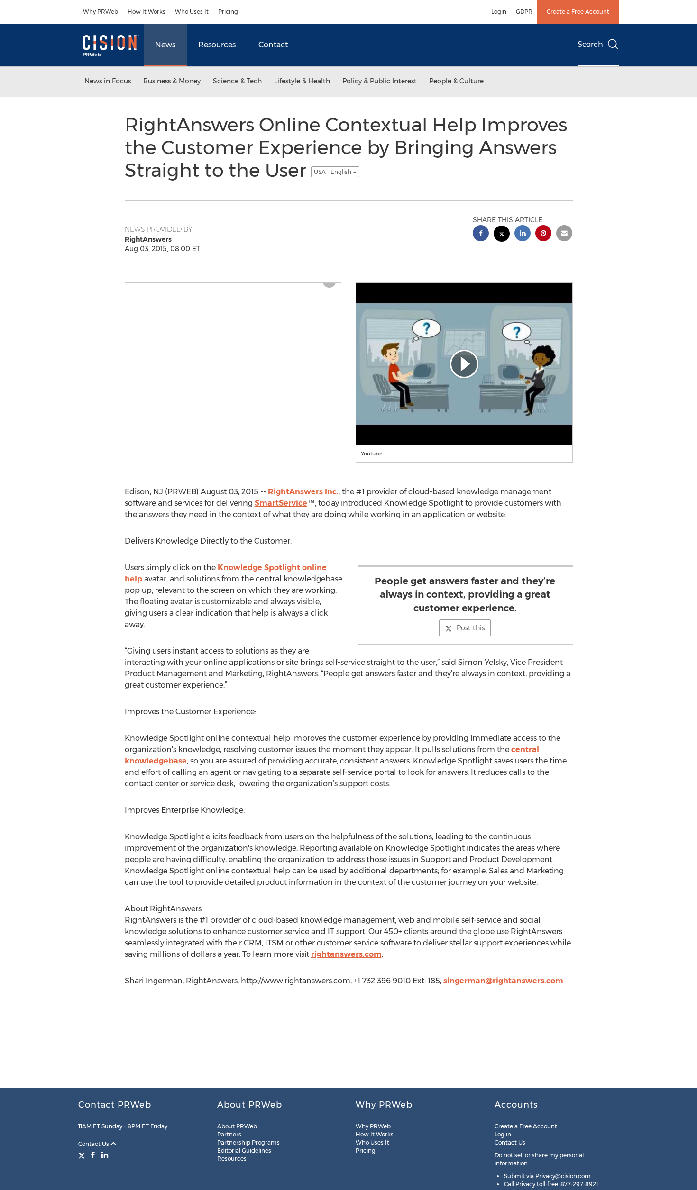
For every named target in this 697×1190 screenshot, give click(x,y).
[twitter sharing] (502, 235)
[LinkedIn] (105, 1155)
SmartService (281, 503)
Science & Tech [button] (237, 81)
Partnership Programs (248, 1142)
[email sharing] (564, 234)
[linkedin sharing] (522, 234)
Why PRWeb (100, 11)
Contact (273, 44)
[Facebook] (93, 1155)
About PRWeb (237, 1126)
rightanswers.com (346, 954)
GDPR (524, 11)
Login (498, 11)
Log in (503, 1134)
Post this (471, 628)
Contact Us (94, 1143)
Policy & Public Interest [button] (379, 81)
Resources (217, 44)
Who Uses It (192, 11)
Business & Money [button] (172, 81)
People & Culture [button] (456, 81)
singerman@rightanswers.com (503, 980)
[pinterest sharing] (543, 234)
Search (590, 44)
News (165, 44)
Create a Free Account (578, 11)
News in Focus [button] (107, 81)
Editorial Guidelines (244, 1150)
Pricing (228, 11)
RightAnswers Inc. (303, 491)
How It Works (146, 11)
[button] (464, 364)
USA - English (333, 171)
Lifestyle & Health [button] (302, 81)
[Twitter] (82, 1155)
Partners (229, 1134)
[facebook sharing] (481, 234)
